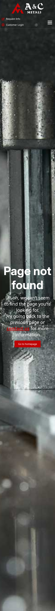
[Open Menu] (50, 22)
